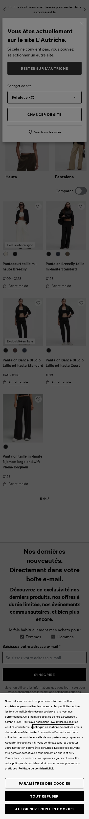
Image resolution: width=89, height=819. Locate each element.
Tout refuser (44, 796)
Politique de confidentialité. (36, 768)
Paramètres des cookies (44, 783)
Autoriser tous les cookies (44, 808)
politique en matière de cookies (53, 727)
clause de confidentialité (21, 732)
